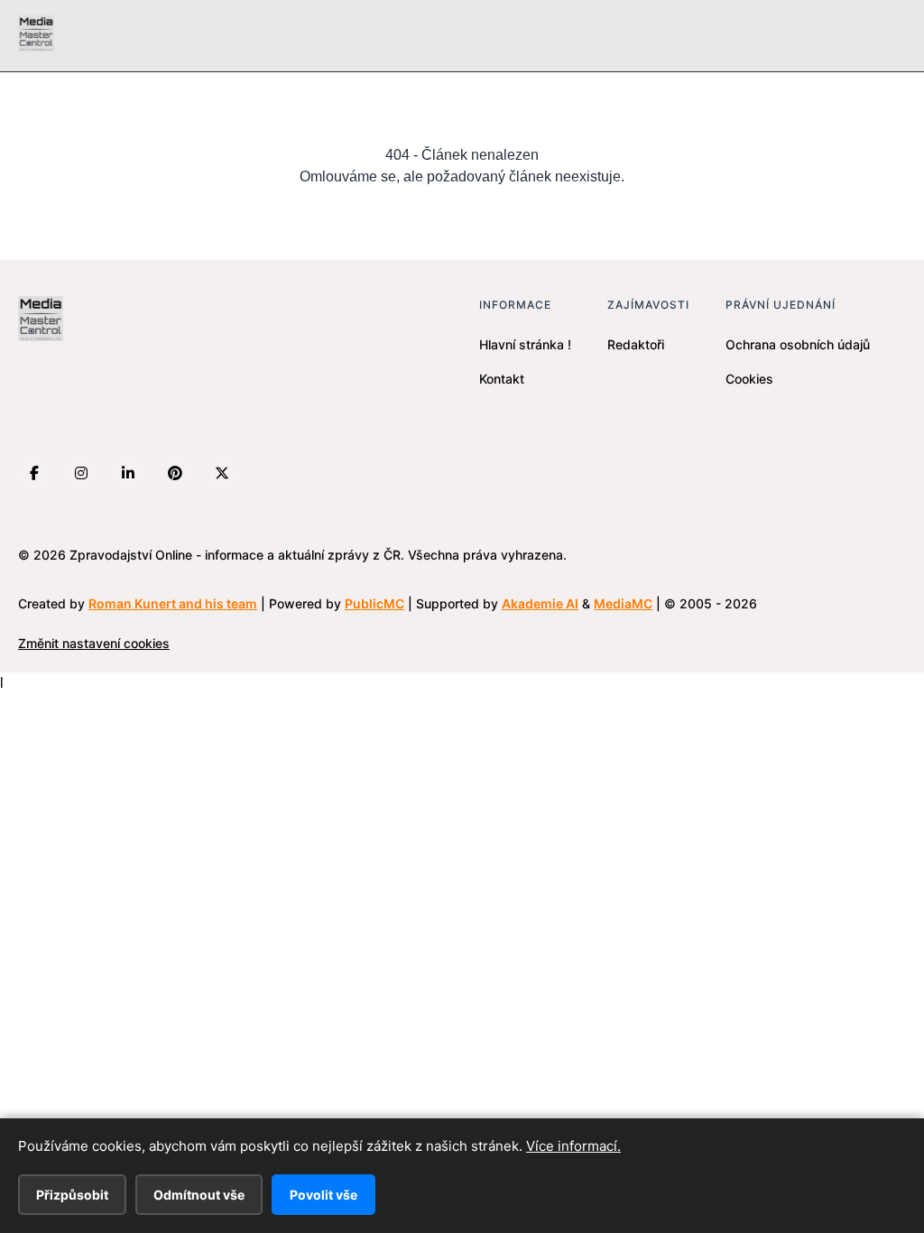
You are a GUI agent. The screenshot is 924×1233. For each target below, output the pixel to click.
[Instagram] (81, 473)
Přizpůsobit (72, 1194)
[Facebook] (34, 473)
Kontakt (501, 378)
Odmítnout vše (199, 1194)
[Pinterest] (175, 473)
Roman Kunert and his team (172, 603)
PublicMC (374, 603)
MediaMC (623, 603)
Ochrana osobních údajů (797, 344)
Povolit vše (323, 1194)
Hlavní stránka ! (525, 344)
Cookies (749, 378)
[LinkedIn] (128, 473)
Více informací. (573, 1145)
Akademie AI (540, 603)
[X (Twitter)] (222, 473)
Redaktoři (635, 344)
